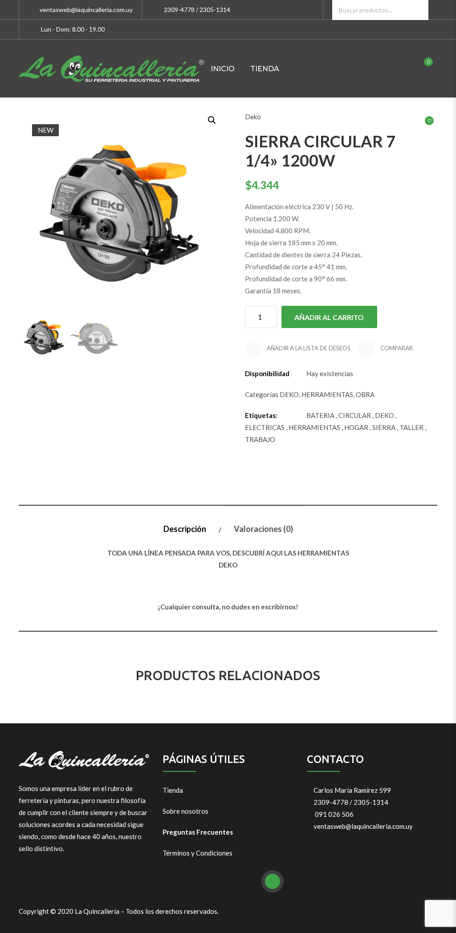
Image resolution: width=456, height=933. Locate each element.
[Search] (418, 10)
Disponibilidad (267, 373)
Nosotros (232, 126)
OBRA (365, 394)
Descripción (184, 529)
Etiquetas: (261, 415)
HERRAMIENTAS (327, 394)
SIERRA (383, 427)
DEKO (289, 394)
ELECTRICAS (265, 427)
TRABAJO (260, 439)
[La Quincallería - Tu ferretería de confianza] (111, 68)
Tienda (173, 790)
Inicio (223, 69)
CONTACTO (291, 126)
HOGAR (356, 427)
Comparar (396, 348)
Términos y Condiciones (197, 853)
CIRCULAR (354, 415)
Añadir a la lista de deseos (307, 348)
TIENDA (264, 69)
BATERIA (320, 415)
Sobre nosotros (185, 811)
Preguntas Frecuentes (198, 832)
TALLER (411, 427)
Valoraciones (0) (263, 529)
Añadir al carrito (329, 317)
